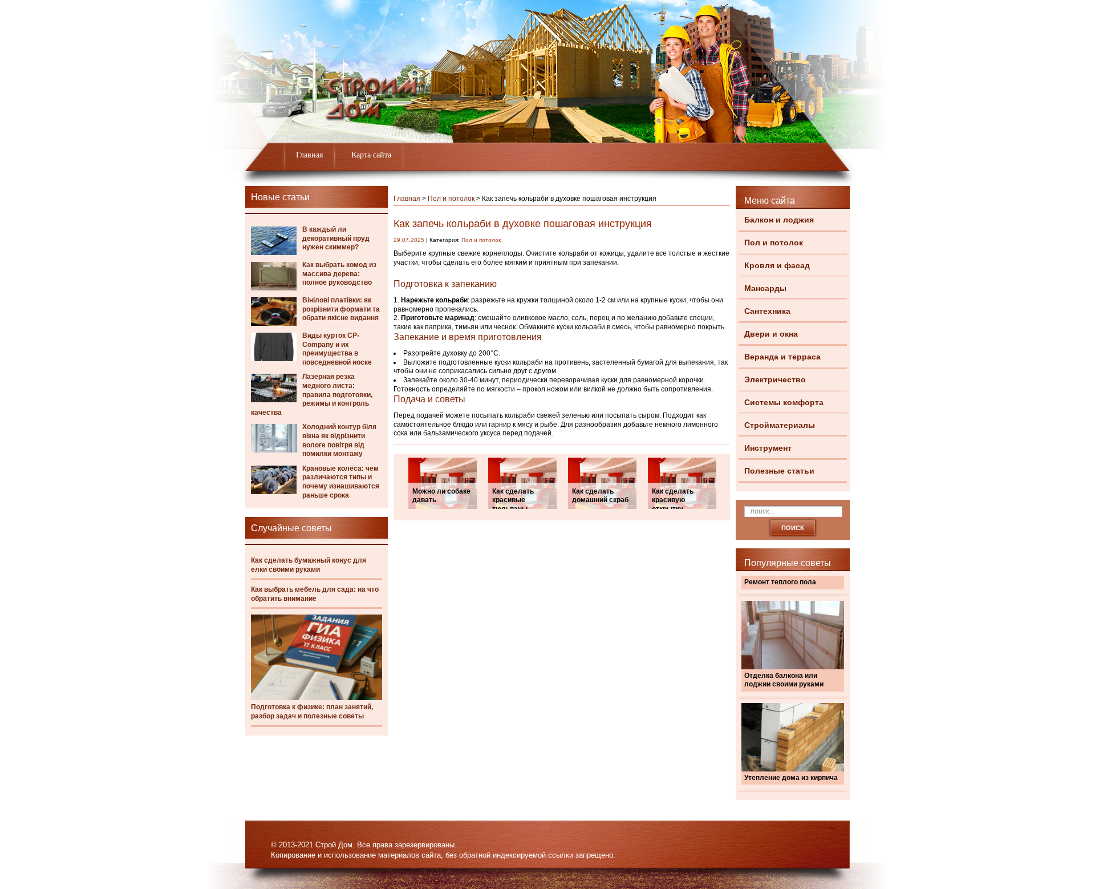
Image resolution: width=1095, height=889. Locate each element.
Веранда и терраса (782, 356)
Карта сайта (371, 155)
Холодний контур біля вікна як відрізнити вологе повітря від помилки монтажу (339, 440)
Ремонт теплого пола (780, 582)
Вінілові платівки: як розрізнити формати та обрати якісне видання (341, 309)
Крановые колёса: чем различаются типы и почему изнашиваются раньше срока (340, 481)
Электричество (775, 379)
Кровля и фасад (777, 265)
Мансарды (765, 288)
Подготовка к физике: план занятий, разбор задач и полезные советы (312, 711)
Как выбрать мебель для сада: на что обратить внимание (315, 594)
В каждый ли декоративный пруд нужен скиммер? (336, 238)
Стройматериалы (779, 425)
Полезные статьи (779, 470)
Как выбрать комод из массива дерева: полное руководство (339, 273)
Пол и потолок (773, 242)
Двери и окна (771, 333)
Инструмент (768, 447)
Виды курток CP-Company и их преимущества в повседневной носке (337, 349)
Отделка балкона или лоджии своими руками (784, 680)
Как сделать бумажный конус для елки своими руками (308, 564)
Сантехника (767, 311)
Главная (309, 155)
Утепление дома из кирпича (791, 778)
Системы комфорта (784, 402)
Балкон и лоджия (779, 219)
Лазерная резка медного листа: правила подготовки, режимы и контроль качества (311, 394)
